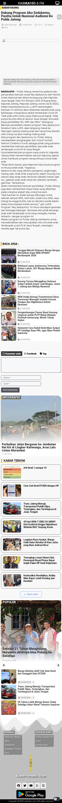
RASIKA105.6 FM (31, 3)
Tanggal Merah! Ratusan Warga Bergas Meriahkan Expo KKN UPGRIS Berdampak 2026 (39, 253)
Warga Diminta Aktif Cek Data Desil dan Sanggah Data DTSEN (37, 672)
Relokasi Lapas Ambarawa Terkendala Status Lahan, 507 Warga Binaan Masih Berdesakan (39, 268)
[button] (59, 16)
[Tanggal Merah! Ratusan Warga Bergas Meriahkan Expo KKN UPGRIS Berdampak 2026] (8, 256)
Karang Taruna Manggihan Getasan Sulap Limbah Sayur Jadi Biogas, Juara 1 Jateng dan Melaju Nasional (39, 284)
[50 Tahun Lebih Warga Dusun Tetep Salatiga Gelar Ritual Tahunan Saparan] (8, 707)
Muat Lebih (32, 594)
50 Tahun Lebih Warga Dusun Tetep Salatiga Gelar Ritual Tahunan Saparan (39, 703)
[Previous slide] (4, 665)
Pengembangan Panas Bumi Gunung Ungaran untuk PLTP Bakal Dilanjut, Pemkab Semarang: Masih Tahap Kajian (37, 316)
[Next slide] (58, 665)
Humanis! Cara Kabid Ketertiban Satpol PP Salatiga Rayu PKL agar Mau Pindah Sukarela (39, 330)
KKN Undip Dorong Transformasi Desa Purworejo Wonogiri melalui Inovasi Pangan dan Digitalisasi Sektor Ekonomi (38, 301)
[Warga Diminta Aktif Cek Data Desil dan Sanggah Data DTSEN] (8, 676)
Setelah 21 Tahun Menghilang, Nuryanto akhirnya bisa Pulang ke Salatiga (27, 652)
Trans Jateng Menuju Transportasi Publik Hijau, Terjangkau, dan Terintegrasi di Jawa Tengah (36, 689)
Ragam (51, 25)
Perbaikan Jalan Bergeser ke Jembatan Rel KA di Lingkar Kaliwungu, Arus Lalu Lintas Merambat (29, 447)
